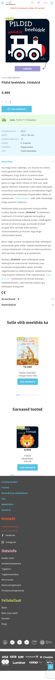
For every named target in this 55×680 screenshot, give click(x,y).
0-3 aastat (26, 143)
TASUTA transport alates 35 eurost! (27, 8)
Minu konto (7, 579)
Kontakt (6, 618)
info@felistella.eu (10, 526)
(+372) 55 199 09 (10, 531)
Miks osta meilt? (10, 613)
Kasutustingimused (11, 585)
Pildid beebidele (28, 151)
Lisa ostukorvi (18, 109)
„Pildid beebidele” (22, 198)
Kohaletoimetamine (11, 563)
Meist (4, 607)
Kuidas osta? (8, 558)
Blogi (4, 624)
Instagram (11, 542)
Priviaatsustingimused (13, 590)
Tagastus (6, 569)
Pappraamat (27, 147)
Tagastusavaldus (10, 574)
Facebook (10, 535)
